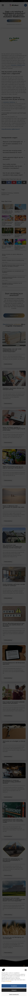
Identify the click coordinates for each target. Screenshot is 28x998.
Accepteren (14, 986)
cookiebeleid (8, 981)
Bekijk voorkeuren (14, 994)
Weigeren (14, 990)
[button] (25, 970)
